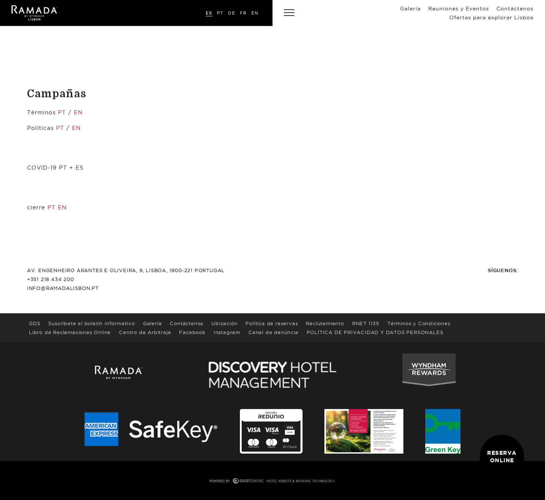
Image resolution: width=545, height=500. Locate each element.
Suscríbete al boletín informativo (91, 323)
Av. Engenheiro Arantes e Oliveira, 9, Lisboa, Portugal (126, 270)
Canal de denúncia (273, 332)
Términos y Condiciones (418, 323)
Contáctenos (515, 9)
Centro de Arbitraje (145, 332)
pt (220, 13)
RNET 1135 (365, 323)
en (255, 13)
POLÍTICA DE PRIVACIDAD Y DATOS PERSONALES (375, 332)
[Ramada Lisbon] (34, 13)
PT (62, 112)
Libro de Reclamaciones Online (70, 332)
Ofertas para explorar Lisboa (491, 17)
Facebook (192, 332)
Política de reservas (271, 323)
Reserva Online (502, 456)
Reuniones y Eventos (458, 9)
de (231, 13)
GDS (34, 323)
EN (78, 112)
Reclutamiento (325, 323)
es (209, 13)
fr (243, 13)
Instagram (227, 332)
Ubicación (224, 323)
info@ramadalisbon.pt (63, 288)
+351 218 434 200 (50, 279)
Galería (410, 9)
